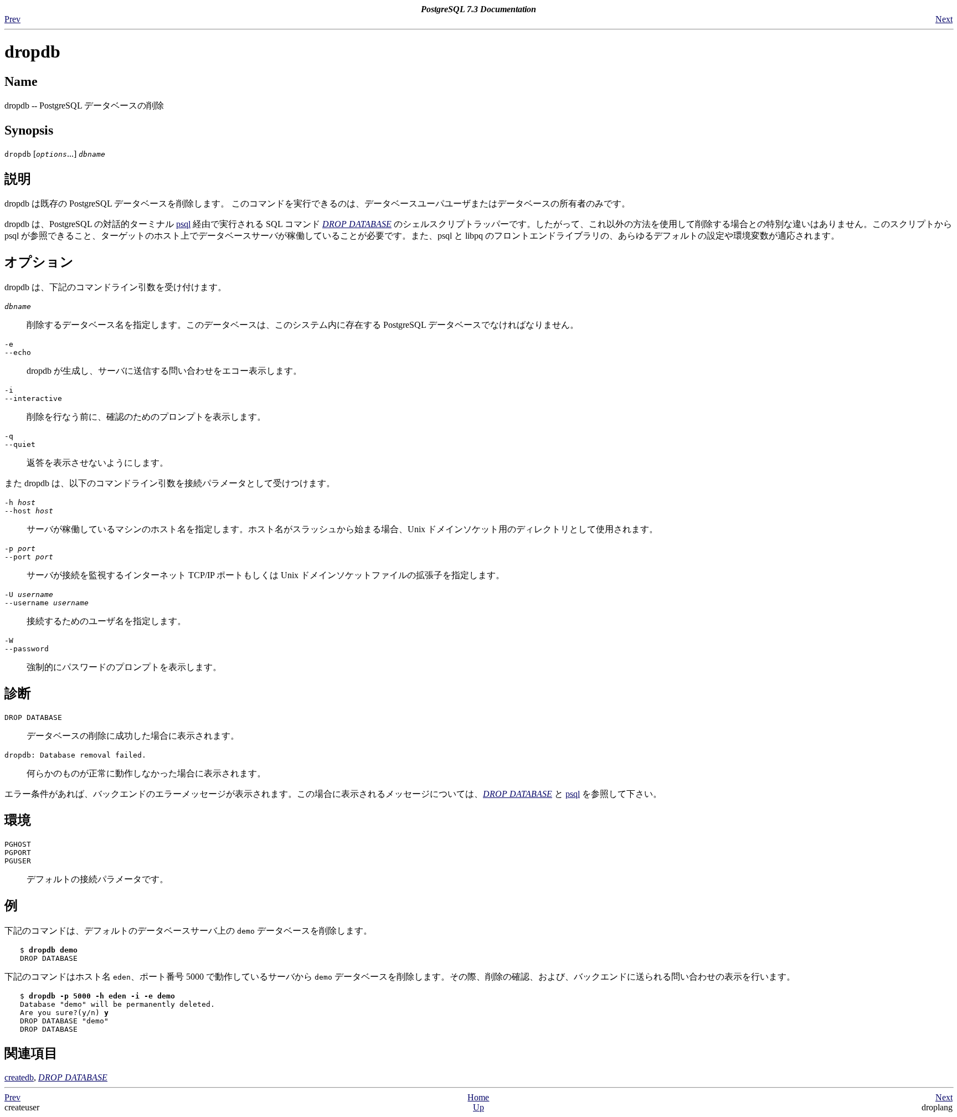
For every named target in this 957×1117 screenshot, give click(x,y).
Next (944, 19)
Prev (12, 19)
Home (478, 1097)
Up (478, 1107)
